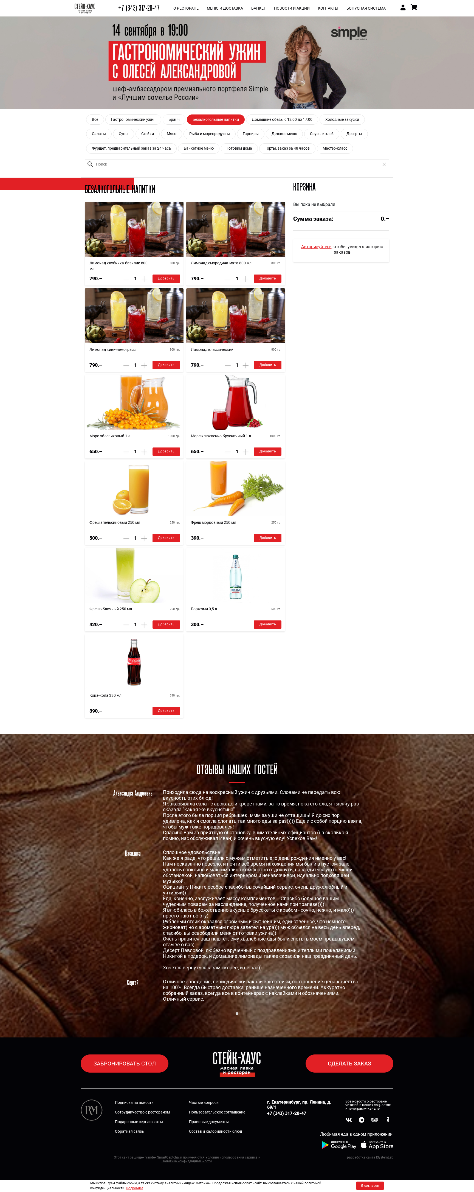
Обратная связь (129, 1131)
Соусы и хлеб (322, 133)
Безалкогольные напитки (216, 119)
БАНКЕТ (258, 8)
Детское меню (284, 133)
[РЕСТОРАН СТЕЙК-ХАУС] (85, 8)
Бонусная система (366, 8)
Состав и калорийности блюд (215, 1131)
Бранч (174, 119)
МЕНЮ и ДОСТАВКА (225, 8)
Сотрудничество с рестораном (142, 1112)
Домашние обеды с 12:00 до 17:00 (282, 119)
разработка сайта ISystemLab (370, 1157)
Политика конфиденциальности (187, 1161)
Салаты (99, 133)
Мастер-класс (335, 148)
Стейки (147, 133)
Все (95, 119)
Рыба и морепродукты (209, 133)
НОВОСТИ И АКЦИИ (292, 8)
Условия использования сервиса (231, 1157)
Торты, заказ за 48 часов (287, 148)
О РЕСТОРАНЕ (186, 8)
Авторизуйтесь (316, 246)
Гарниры (251, 133)
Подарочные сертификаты (139, 1122)
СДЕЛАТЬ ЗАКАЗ (349, 1063)
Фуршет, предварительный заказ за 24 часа (131, 148)
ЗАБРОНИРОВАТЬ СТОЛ (125, 1063)
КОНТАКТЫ (328, 8)
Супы (123, 133)
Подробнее (134, 1188)
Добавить (166, 278)
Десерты (354, 133)
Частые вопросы (204, 1102)
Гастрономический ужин (133, 119)
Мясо (171, 133)
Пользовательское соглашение (217, 1112)
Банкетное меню (199, 148)
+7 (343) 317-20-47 (139, 8)
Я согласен (370, 1186)
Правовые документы (209, 1122)
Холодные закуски (342, 119)
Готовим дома (239, 148)
